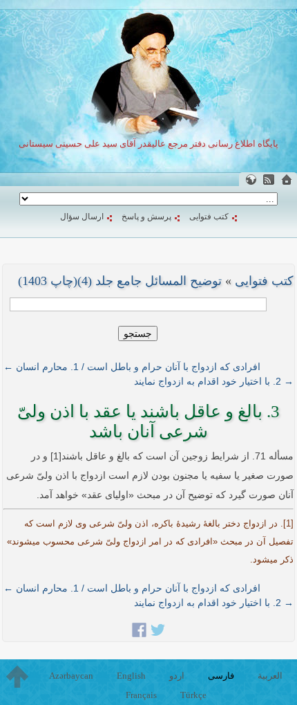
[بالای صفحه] (17, 677)
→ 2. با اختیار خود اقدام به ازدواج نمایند (214, 381)
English (131, 675)
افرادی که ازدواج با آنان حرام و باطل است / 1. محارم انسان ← (131, 366)
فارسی (221, 675)
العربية (270, 675)
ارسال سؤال (82, 216)
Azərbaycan (71, 675)
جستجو (138, 333)
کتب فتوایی (209, 216)
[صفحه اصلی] (286, 179)
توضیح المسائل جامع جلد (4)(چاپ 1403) (120, 281)
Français (141, 695)
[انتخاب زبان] (250, 179)
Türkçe (193, 695)
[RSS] (268, 179)
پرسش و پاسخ (146, 216)
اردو (176, 675)
